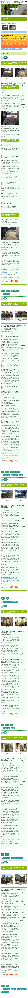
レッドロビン (15, 475)
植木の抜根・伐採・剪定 (7, 967)
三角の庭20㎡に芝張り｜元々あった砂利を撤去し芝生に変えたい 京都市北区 (14, 63)
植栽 (11, 724)
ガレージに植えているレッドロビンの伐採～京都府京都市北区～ (14, 485)
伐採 (7, 598)
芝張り (5, 57)
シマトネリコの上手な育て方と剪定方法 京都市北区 (14, 738)
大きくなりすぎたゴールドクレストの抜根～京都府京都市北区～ (14, 867)
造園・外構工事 (14, 290)
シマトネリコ (19, 857)
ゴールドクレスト (22, 989)
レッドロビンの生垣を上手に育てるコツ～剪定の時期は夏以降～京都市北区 (14, 304)
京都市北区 (7, 294)
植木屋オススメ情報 (14, 471)
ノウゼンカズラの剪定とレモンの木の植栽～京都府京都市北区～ (14, 611)
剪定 (5, 298)
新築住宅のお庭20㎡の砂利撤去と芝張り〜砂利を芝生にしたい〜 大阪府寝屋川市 (10, 269)
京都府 (7, 290)
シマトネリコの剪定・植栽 (7, 839)
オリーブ (14, 989)
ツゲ (13, 728)
